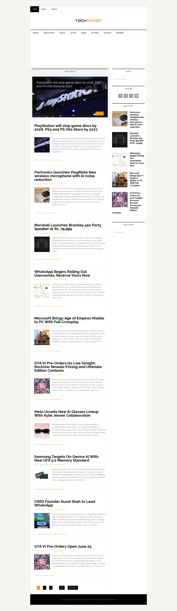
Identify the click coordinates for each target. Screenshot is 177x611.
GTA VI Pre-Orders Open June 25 (63, 546)
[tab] (99, 113)
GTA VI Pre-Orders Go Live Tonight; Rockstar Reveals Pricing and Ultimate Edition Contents (68, 367)
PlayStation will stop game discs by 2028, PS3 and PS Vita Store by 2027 (68, 84)
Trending (58, 160)
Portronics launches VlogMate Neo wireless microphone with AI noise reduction (65, 176)
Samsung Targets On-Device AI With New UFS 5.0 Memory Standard (66, 458)
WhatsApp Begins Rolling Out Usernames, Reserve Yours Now (62, 273)
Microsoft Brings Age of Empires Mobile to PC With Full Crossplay (69, 320)
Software (52, 306)
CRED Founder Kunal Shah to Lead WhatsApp (64, 503)
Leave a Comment (56, 133)
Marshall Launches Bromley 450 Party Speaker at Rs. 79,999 (67, 227)
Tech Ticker (88, 21)
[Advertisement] (88, 51)
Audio (44, 259)
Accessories (47, 213)
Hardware (52, 489)
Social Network (54, 534)
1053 (61, 587)
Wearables (60, 444)
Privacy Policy (101, 599)
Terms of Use (111, 599)
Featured (99, 113)
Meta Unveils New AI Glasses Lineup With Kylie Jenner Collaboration (66, 413)
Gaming (51, 160)
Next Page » (73, 587)
